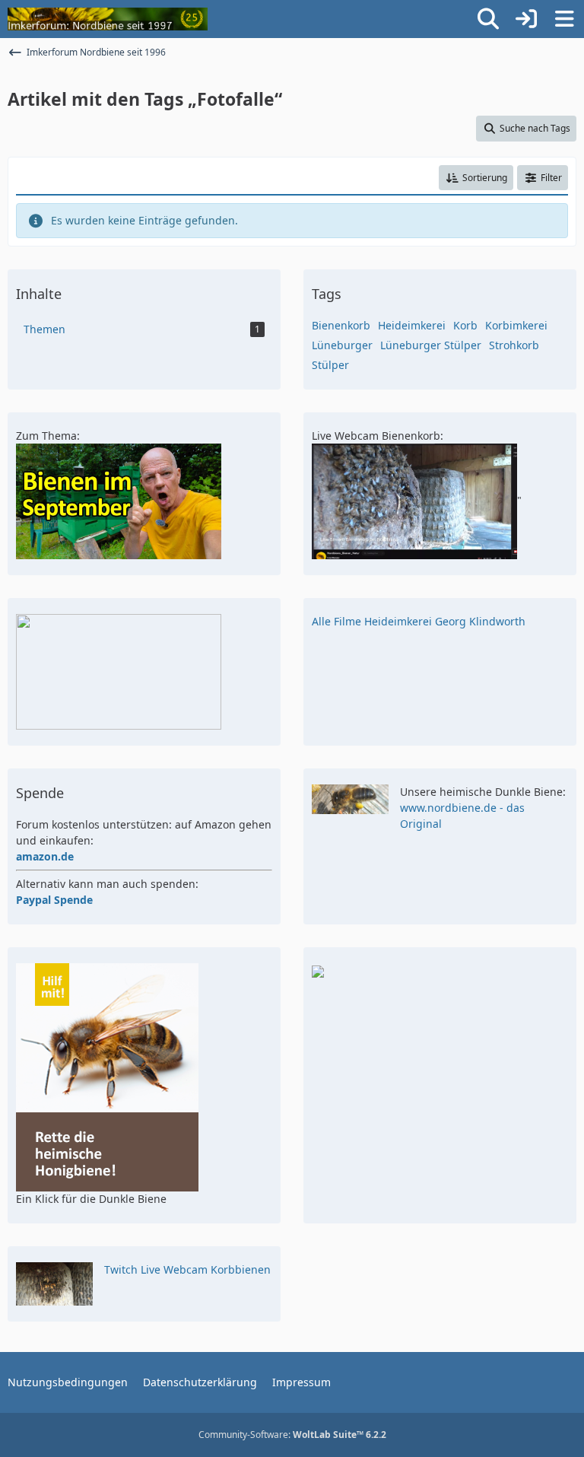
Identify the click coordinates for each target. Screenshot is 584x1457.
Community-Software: (292, 1434)
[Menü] (564, 19)
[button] (476, 178)
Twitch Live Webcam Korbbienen (187, 1269)
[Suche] (488, 19)
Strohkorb (514, 345)
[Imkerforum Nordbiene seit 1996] (108, 19)
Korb (465, 325)
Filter (551, 177)
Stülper (330, 365)
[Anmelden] (526, 19)
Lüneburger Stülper (430, 345)
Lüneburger (342, 345)
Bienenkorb (341, 325)
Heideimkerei (412, 325)
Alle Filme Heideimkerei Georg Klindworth (418, 621)
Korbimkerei (516, 325)
